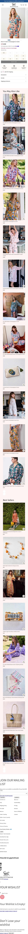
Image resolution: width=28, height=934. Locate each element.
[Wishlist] (23, 5)
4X (10, 58)
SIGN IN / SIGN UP (13, 911)
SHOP (2, 831)
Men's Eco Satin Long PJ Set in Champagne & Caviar (13, 486)
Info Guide (2, 820)
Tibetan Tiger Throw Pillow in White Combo (11, 631)
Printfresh (6, 879)
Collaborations (3, 845)
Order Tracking (3, 814)
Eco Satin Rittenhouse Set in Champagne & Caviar (13, 155)
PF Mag (15, 805)
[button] (3, 5)
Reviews (16, 808)
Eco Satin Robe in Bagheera (8, 598)
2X (23, 55)
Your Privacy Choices (5, 829)
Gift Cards (2, 848)
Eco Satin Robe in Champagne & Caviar (11, 321)
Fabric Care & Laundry (5, 817)
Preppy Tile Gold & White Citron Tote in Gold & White (13, 730)
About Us (16, 799)
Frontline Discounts (4, 842)
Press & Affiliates (18, 811)
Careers (16, 814)
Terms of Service (4, 826)
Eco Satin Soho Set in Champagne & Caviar (12, 122)
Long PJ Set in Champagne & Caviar (10, 221)
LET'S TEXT (2, 795)
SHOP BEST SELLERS (4, 911)
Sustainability (17, 802)
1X (16, 55)
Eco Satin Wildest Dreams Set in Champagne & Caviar (14, 354)
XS (11, 53)
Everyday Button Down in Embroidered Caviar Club (13, 288)
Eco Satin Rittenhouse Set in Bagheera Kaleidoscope (13, 763)
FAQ (1, 802)
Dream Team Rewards (5, 834)
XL (11, 56)
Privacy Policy (3, 823)
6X (23, 58)
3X (3, 58)
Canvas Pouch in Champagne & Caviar (11, 387)
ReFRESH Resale (3, 851)
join (26, 793)
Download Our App (4, 836)
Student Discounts (4, 840)
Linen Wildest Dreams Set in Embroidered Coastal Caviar (13, 255)
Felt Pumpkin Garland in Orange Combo (11, 565)
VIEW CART (11, 933)
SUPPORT (3, 797)
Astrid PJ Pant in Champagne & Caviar (10, 453)
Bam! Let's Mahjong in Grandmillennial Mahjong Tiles (13, 697)
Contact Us (2, 799)
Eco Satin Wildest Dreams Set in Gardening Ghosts (13, 664)
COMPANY (17, 797)
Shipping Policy (3, 805)
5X (16, 58)
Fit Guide (2, 808)
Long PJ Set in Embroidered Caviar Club (11, 420)
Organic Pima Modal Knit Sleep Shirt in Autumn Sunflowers (12, 532)
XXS (4, 52)
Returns (1, 811)
